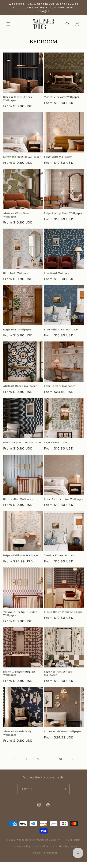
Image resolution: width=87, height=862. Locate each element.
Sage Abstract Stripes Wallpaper (58, 673)
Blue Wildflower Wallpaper (61, 329)
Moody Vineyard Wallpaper (61, 97)
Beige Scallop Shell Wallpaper (63, 213)
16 (60, 759)
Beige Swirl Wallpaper (58, 157)
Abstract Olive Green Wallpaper (17, 215)
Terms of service (44, 846)
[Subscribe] (64, 789)
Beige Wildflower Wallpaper (21, 555)
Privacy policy (22, 846)
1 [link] (15, 759)
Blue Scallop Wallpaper (18, 499)
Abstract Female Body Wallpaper (17, 733)
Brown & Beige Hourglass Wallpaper (19, 673)
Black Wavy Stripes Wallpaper (22, 442)
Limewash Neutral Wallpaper (22, 157)
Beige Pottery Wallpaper (59, 386)
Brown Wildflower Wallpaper (62, 731)
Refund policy (72, 839)
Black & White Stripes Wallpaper (17, 98)
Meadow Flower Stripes (59, 555)
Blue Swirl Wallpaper (57, 273)
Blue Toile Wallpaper (16, 273)
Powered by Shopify (48, 839)
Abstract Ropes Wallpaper (20, 386)
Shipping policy (67, 846)
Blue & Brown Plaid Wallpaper (63, 612)
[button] (8, 24)
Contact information (45, 852)
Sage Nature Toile (55, 442)
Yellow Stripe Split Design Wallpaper (20, 613)
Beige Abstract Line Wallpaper (63, 499)
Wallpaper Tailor (26, 839)
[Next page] (72, 759)
